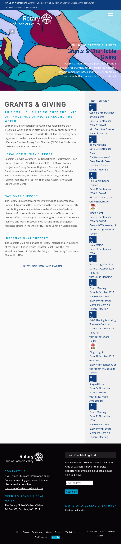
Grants (49, 532)
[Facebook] (12, 31)
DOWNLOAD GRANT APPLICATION (42, 266)
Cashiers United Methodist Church (78, 2)
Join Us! (55, 537)
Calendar (59, 532)
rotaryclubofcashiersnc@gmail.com (21, 7)
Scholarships (38, 532)
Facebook (82, 510)
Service (26, 532)
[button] (110, 15)
